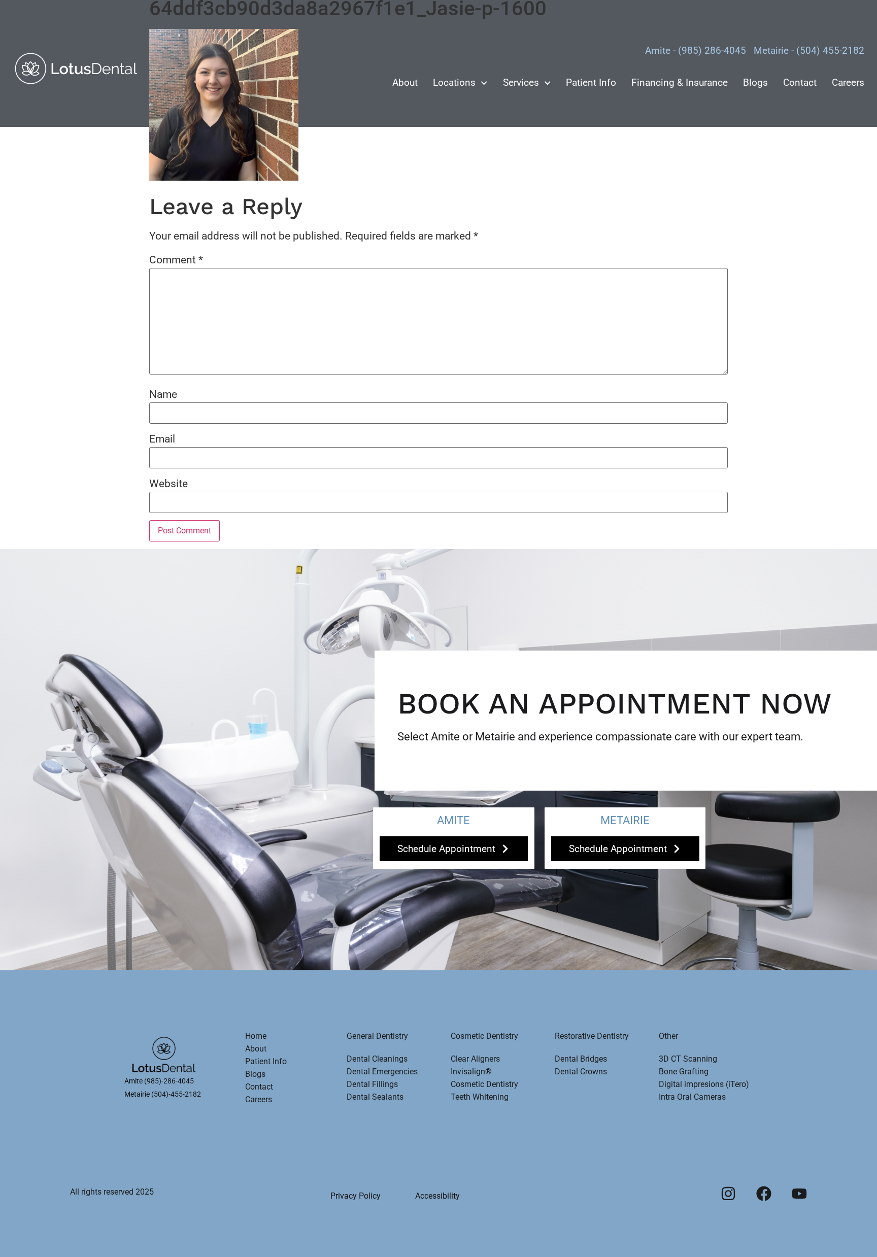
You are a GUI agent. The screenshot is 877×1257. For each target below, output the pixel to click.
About (405, 82)
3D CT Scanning (688, 1059)
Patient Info (591, 82)
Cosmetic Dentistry (484, 1036)
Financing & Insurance (679, 82)
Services (521, 82)
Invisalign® (471, 1071)
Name (163, 394)
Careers (848, 82)
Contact (800, 82)
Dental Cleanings (377, 1059)
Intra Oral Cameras (692, 1097)
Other (668, 1036)
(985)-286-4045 (169, 1081)
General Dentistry (377, 1036)
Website (168, 484)
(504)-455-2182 (176, 1094)
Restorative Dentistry (592, 1036)
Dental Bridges (581, 1059)
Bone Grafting (684, 1071)
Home (255, 1036)
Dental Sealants (375, 1097)
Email (162, 439)
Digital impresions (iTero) (704, 1084)
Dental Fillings (372, 1084)
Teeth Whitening (480, 1097)
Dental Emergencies (382, 1071)
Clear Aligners (475, 1059)
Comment (176, 260)
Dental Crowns (581, 1071)
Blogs (755, 82)
